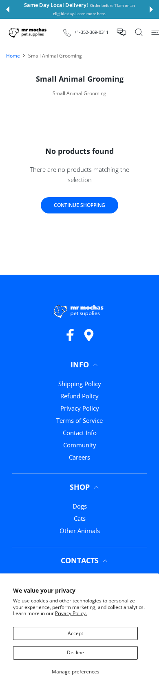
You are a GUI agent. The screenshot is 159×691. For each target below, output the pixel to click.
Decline (75, 652)
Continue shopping (79, 205)
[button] (7, 9)
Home (13, 55)
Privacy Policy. (71, 613)
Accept (75, 633)
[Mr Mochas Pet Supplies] (28, 32)
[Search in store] (138, 32)
